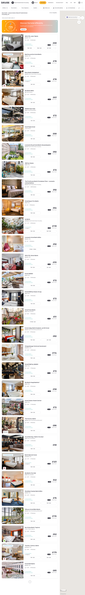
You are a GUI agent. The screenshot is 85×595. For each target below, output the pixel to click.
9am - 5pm (33, 66)
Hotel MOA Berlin (30, 570)
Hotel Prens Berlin (30, 316)
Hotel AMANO (30, 280)
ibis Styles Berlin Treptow (30, 534)
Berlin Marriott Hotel (30, 461)
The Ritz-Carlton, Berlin (30, 552)
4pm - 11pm (49, 339)
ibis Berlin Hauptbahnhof (30, 388)
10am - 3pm (29, 48)
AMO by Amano (30, 169)
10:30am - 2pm (33, 321)
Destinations (50, 2)
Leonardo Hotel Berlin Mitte (30, 243)
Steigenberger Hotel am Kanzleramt (30, 352)
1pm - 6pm (49, 48)
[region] (72, 303)
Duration (35, 7)
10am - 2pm (33, 213)
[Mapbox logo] (63, 594)
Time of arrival (13, 7)
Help (67, 2)
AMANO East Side (30, 115)
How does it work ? (59, 2)
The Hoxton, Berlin (30, 425)
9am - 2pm (33, 102)
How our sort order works (8, 18)
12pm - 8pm (49, 231)
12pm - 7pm (33, 448)
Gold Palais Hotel (30, 133)
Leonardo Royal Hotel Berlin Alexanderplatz (30, 151)
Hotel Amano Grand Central (30, 407)
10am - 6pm (39, 48)
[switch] (46, 8)
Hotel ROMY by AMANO (30, 370)
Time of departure (25, 7)
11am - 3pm (33, 120)
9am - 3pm (33, 156)
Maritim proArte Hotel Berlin (30, 60)
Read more (23, 29)
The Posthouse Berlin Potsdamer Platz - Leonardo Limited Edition (30, 188)
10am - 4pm (33, 358)
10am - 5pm (33, 430)
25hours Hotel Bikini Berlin (30, 515)
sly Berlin (30, 225)
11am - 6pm (33, 339)
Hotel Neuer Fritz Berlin (30, 207)
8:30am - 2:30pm (32, 249)
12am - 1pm (33, 503)
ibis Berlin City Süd (30, 479)
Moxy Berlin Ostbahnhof (30, 79)
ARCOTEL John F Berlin (30, 42)
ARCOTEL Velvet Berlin (30, 262)
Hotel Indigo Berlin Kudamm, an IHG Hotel (30, 334)
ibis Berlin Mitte (30, 97)
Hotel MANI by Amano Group (30, 298)
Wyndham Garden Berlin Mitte (30, 497)
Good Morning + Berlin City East (30, 443)
